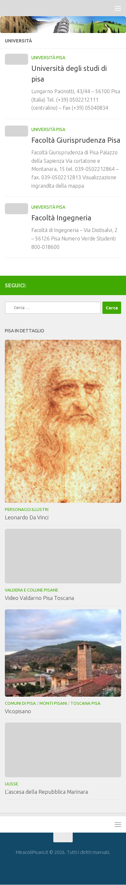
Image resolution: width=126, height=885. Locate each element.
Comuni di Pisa (20, 703)
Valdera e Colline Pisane (31, 590)
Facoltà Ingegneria (61, 218)
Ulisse (11, 783)
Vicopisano (18, 711)
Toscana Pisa (85, 703)
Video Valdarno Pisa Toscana (39, 598)
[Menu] (118, 8)
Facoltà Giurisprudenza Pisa (76, 140)
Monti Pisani (53, 703)
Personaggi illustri (26, 509)
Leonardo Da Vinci (26, 517)
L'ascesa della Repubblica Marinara (46, 792)
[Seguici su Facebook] (117, 285)
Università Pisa (48, 57)
